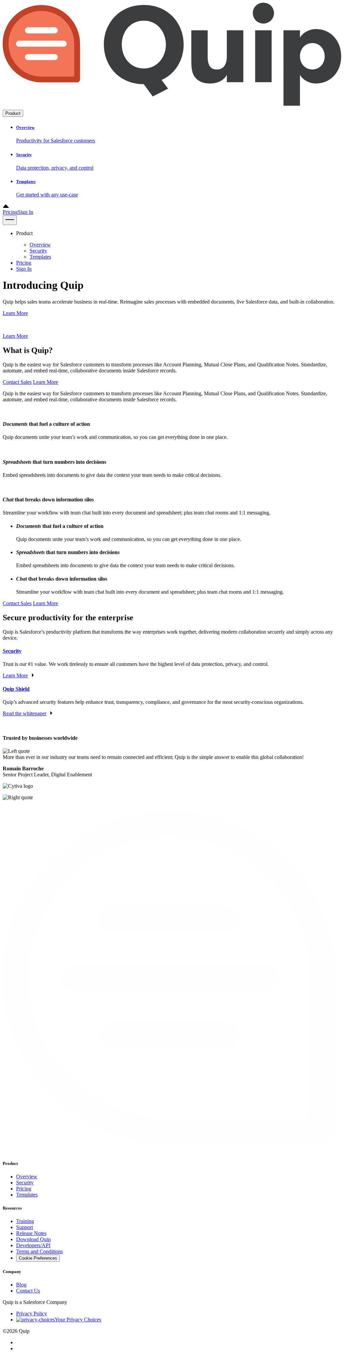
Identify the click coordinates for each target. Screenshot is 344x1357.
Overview (40, 244)
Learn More (15, 313)
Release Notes (31, 1233)
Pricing (10, 212)
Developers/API (33, 1245)
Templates (40, 257)
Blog (21, 1284)
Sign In (25, 212)
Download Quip (33, 1239)
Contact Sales (17, 382)
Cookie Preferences (38, 1258)
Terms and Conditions (39, 1251)
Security (38, 251)
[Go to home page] (172, 106)
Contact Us (28, 1291)
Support (24, 1227)
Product (12, 113)
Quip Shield (16, 689)
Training (25, 1221)
